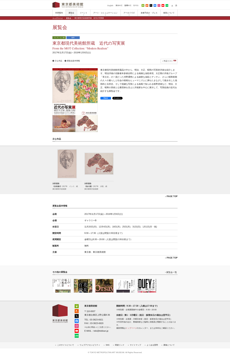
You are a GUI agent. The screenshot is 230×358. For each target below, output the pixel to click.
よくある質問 (152, 345)
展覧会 (68, 18)
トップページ (57, 18)
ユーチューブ (163, 5)
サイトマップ (135, 345)
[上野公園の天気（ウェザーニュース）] (77, 311)
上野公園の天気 (147, 5)
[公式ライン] (77, 335)
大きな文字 (176, 5)
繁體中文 (128, 5)
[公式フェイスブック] (77, 320)
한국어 (135, 5)
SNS (107, 345)
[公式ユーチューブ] (77, 330)
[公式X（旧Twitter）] (77, 316)
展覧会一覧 (171, 272)
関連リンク (119, 345)
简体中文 (119, 5)
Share (105, 98)
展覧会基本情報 (73, 61)
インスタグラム (159, 5)
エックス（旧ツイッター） (151, 5)
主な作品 (58, 61)
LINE (167, 5)
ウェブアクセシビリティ (90, 345)
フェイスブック (155, 5)
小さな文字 (172, 5)
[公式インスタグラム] (77, 325)
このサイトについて (65, 345)
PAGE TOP (172, 196)
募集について (169, 345)
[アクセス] (77, 306)
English (110, 5)
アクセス (143, 5)
